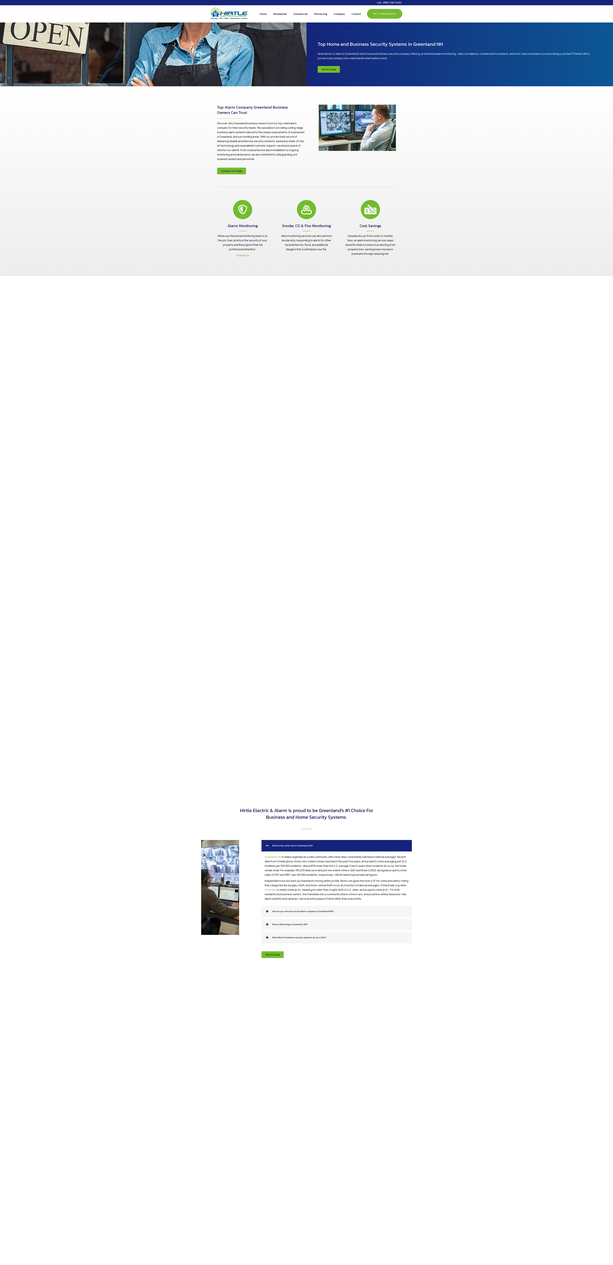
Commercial (300, 14)
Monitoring (320, 14)
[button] (329, 69)
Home (263, 14)
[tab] (336, 845)
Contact (356, 14)
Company (339, 14)
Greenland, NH (273, 857)
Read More (242, 255)
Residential (280, 14)
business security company (394, 53)
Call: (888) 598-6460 (389, 2)
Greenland (271, 889)
